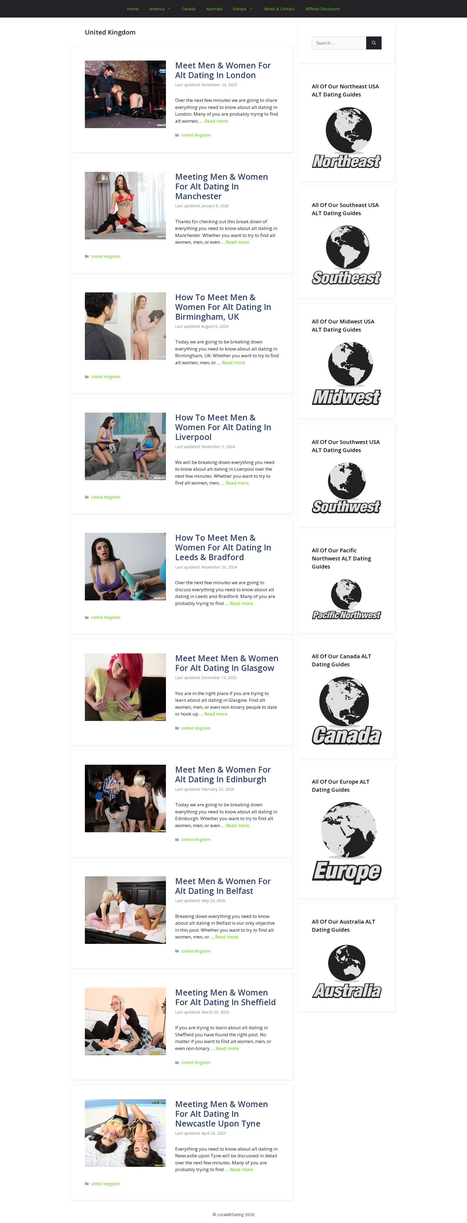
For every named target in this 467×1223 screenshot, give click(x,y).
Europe (239, 8)
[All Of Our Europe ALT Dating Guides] (347, 843)
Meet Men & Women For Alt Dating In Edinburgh (223, 774)
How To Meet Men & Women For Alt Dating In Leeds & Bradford (223, 547)
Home (133, 8)
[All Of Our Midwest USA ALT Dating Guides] (347, 373)
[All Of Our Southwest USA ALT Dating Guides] (347, 487)
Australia (214, 8)
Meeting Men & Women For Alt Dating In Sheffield (225, 997)
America (156, 8)
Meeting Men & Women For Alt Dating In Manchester (221, 186)
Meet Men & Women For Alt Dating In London (223, 70)
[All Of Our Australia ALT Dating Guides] (347, 970)
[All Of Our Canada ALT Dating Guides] (347, 711)
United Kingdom (196, 135)
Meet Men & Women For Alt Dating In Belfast (223, 886)
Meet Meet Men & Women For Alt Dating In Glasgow (227, 663)
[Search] (374, 42)
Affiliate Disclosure (322, 8)
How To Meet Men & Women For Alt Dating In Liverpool (223, 427)
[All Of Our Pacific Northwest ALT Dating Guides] (347, 599)
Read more (216, 121)
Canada (188, 8)
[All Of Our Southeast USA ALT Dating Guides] (347, 255)
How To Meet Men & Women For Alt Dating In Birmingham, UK (223, 307)
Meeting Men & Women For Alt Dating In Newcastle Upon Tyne (221, 1113)
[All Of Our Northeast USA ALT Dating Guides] (347, 137)
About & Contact (279, 8)
